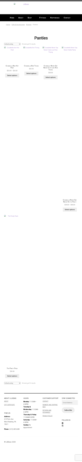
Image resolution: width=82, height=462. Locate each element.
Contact (67, 18)
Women (28, 24)
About (20, 18)
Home (12, 18)
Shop (30, 18)
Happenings (54, 18)
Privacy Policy (47, 416)
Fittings (42, 18)
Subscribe (68, 410)
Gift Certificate (9, 405)
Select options (12, 75)
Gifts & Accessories (18, 24)
